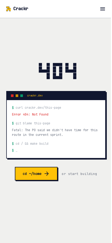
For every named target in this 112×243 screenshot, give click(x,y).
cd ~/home (36, 173)
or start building (79, 174)
